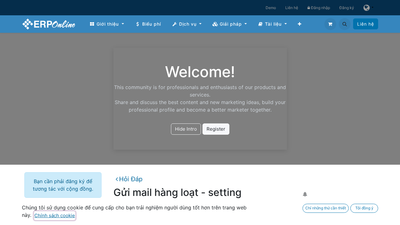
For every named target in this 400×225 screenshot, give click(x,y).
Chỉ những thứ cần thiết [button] (325, 208)
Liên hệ (291, 7)
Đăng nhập (320, 7)
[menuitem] (106, 24)
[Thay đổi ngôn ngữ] (368, 7)
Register (216, 129)
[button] (345, 24)
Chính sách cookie (54, 215)
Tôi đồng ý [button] (364, 208)
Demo (271, 7)
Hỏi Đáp (130, 179)
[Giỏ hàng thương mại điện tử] (330, 24)
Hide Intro (186, 129)
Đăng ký (346, 7)
